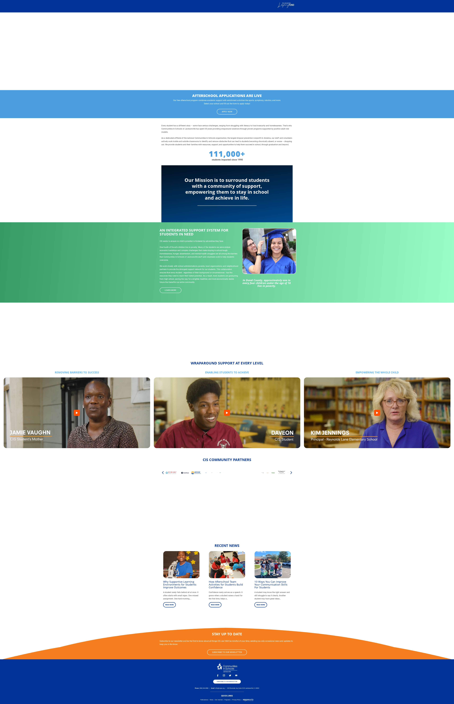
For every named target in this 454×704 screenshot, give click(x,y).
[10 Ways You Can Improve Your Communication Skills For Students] (272, 577)
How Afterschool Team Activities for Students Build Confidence (226, 584)
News (211, 700)
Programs (227, 700)
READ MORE (169, 605)
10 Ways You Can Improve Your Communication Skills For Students (270, 584)
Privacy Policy (236, 700)
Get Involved (219, 700)
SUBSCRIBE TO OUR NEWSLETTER (227, 681)
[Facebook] (218, 675)
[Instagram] (224, 675)
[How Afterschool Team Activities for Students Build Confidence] (227, 577)
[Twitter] (230, 675)
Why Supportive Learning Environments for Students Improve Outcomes (179, 584)
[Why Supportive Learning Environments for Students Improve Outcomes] (181, 577)
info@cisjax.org (220, 688)
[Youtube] (236, 675)
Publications (204, 700)
